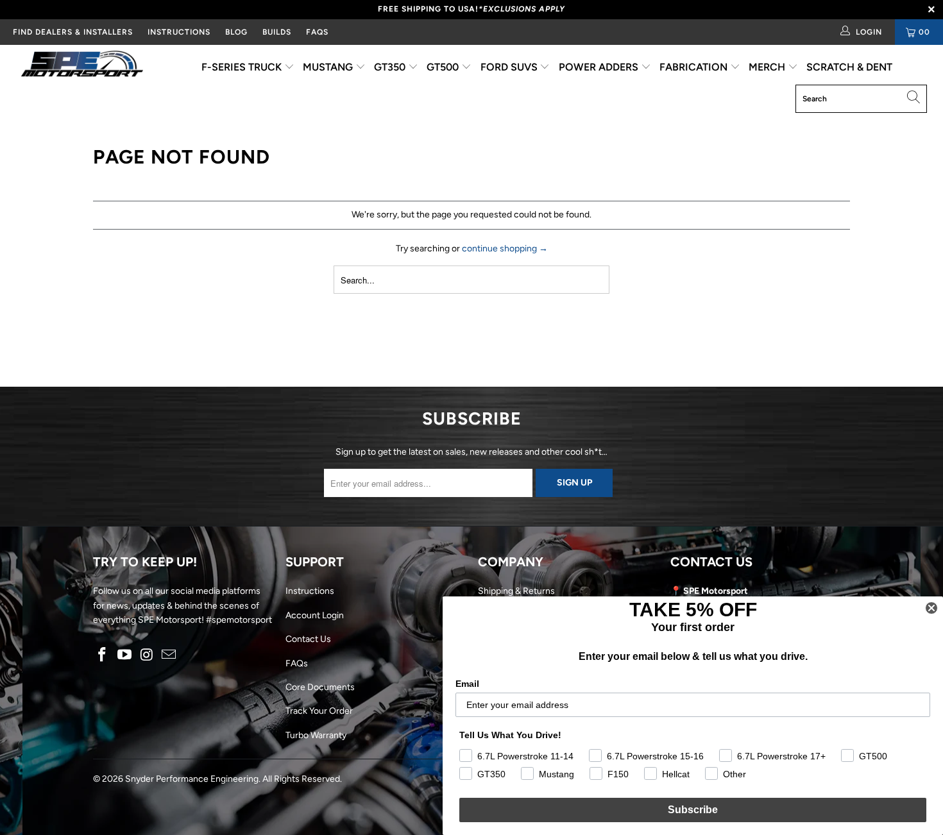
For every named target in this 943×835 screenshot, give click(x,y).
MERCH (768, 67)
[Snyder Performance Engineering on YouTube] (125, 655)
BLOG (236, 32)
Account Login (314, 615)
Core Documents (320, 687)
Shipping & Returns (516, 591)
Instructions (309, 591)
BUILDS (276, 32)
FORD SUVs (510, 67)
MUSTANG (329, 67)
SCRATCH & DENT (849, 67)
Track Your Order (319, 710)
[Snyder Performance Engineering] (82, 66)
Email (467, 684)
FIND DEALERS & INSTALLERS (73, 32)
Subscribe (693, 809)
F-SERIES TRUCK (242, 67)
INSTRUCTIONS (179, 32)
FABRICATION (694, 67)
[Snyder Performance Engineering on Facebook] (102, 655)
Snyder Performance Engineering (192, 778)
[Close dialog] (931, 608)
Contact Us (308, 639)
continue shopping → (505, 248)
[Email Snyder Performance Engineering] (169, 655)
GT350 (391, 67)
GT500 (444, 67)
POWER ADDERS (600, 67)
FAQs (317, 32)
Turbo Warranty (315, 735)
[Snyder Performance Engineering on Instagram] (147, 655)
